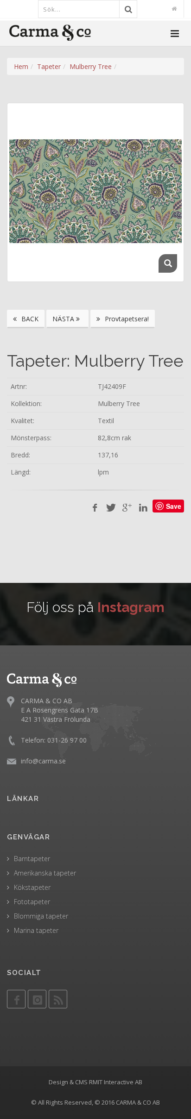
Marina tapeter (36, 930)
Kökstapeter (32, 887)
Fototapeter (32, 901)
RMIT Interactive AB (115, 1082)
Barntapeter (32, 858)
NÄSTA (64, 318)
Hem (21, 66)
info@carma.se (43, 760)
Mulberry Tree (91, 66)
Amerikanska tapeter (45, 873)
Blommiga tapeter (41, 916)
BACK (28, 318)
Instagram (131, 607)
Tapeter (49, 66)
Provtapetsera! (126, 318)
